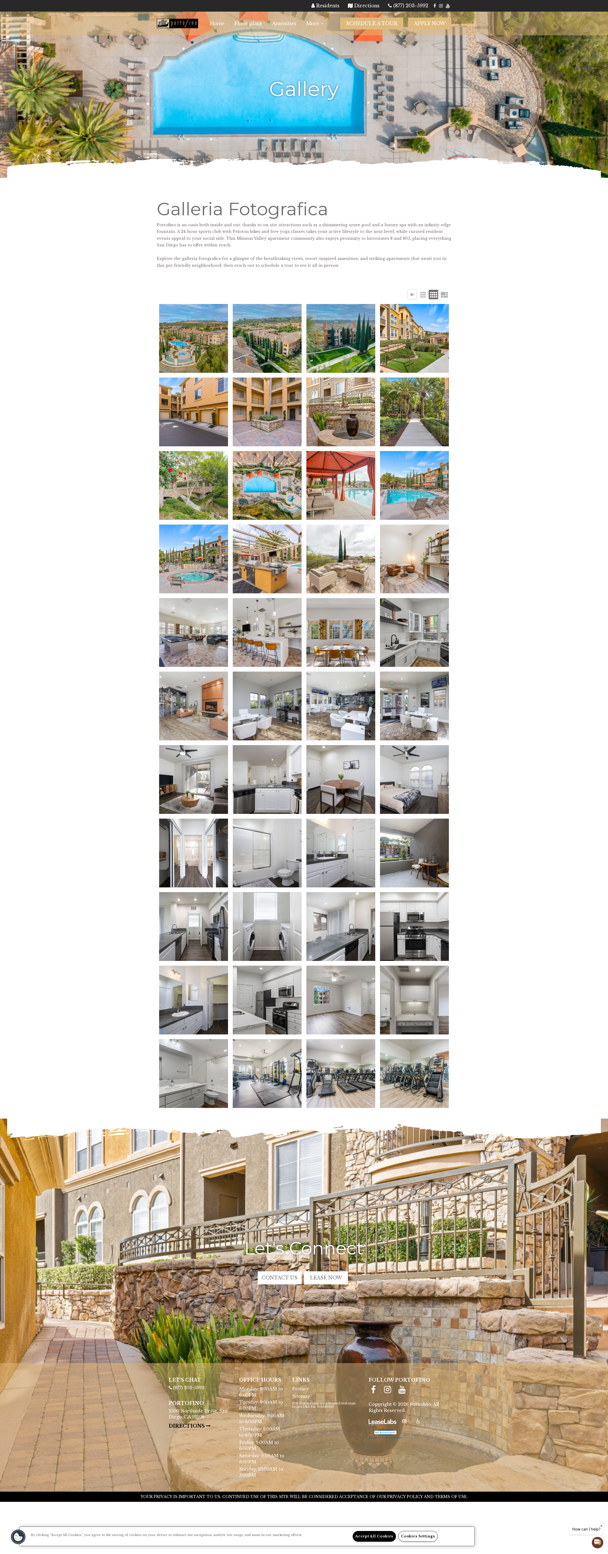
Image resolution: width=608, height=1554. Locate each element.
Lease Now (329, 1278)
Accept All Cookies (374, 1536)
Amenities (284, 23)
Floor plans (248, 23)
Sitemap (301, 1396)
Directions (200, 1426)
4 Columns (433, 294)
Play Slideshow (412, 294)
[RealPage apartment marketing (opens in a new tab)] (383, 1424)
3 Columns (423, 294)
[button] (434, 6)
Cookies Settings (418, 1536)
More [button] (313, 23)
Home (217, 23)
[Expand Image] (193, 338)
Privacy (300, 1389)
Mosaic (444, 294)
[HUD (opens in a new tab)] (407, 1424)
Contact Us (279, 1278)
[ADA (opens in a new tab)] (421, 1424)
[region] (247, 1536)
